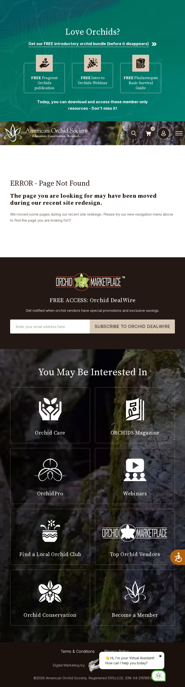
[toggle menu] (179, 133)
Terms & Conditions (78, 651)
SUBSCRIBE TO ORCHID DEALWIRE (132, 326)
